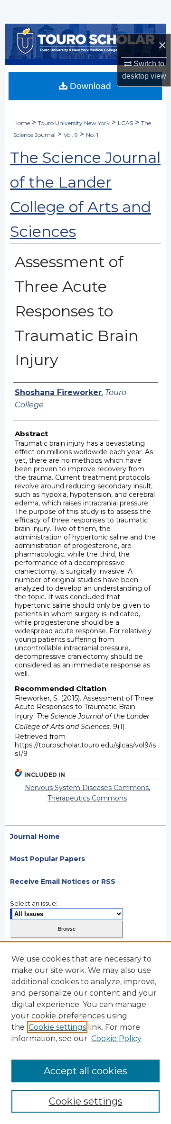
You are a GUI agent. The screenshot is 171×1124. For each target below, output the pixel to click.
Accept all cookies (85, 1071)
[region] (85, 1032)
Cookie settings (57, 1027)
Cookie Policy (116, 1038)
